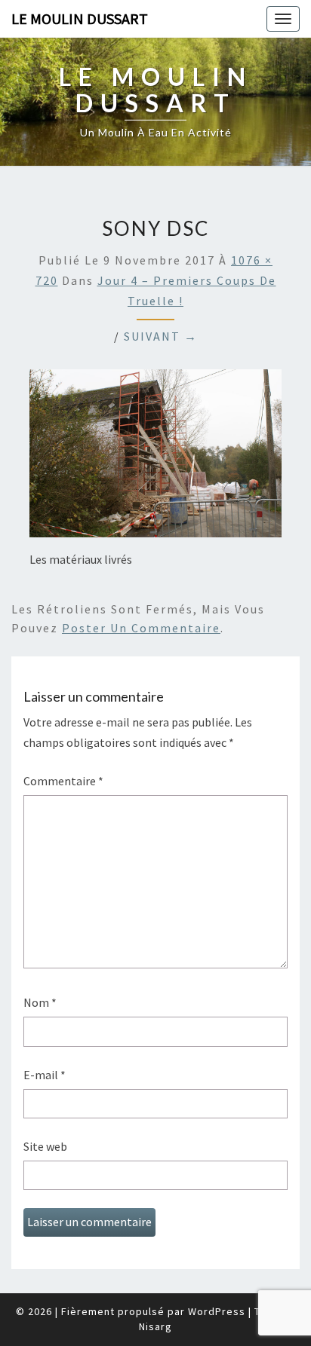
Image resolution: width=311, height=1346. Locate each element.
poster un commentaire (141, 627)
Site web (45, 1146)
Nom (40, 1002)
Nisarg (155, 1326)
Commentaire (63, 780)
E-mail (44, 1074)
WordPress (216, 1311)
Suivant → (161, 336)
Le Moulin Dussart (79, 18)
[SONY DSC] (155, 458)
